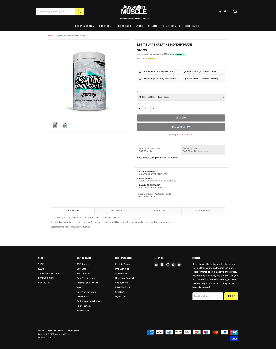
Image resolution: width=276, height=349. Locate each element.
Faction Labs (83, 273)
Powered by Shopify (47, 337)
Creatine (119, 292)
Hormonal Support (124, 278)
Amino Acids (121, 273)
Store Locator (192, 26)
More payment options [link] (181, 134)
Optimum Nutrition (86, 292)
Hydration (120, 296)
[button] (223, 11)
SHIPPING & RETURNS (49, 273)
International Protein (88, 282)
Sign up (231, 296)
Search (41, 330)
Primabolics (83, 296)
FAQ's (41, 269)
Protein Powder (123, 264)
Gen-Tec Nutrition (86, 278)
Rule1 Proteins (84, 306)
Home (50, 35)
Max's (80, 287)
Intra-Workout (122, 287)
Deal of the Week (171, 26)
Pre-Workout (122, 269)
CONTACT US (44, 282)
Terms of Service (55, 330)
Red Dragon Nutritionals (89, 301)
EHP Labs (81, 269)
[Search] (79, 11)
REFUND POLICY (46, 278)
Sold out (181, 117)
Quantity (141, 104)
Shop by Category (84, 26)
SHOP (41, 264)
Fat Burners (121, 282)
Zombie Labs (83, 310)
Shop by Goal (105, 26)
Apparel (140, 26)
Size (139, 92)
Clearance (153, 26)
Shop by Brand (124, 26)
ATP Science (83, 264)
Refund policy (73, 330)
